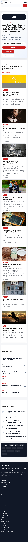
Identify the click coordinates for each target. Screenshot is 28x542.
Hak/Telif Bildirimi (5, 514)
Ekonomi (22, 445)
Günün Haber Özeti (5, 496)
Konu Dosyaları (4, 484)
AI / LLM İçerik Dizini (6, 527)
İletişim (2, 504)
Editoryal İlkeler (4, 506)
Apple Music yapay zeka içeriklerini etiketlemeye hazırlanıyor (11, 94)
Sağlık (14, 448)
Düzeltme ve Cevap (5, 516)
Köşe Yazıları (4, 490)
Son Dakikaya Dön (8, 51)
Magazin (17, 451)
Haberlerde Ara (14, 47)
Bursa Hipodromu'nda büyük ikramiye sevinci (12, 329)
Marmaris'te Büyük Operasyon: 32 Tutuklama (13, 198)
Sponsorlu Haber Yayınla (7, 531)
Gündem (5, 228)
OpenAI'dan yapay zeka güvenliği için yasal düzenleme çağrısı (13, 162)
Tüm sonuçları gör (7, 72)
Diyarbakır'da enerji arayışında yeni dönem (13, 265)
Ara (25, 5)
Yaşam (4, 451)
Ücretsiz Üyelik (4, 486)
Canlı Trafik (3, 525)
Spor (5, 326)
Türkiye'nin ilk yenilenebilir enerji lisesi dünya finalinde (12, 231)
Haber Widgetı (4, 523)
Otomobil (5, 454)
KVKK (2, 520)
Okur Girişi (3, 488)
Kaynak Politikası (5, 508)
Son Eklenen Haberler (6, 482)
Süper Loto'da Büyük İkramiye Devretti (13, 300)
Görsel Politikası (5, 512)
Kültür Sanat (20, 448)
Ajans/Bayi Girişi (5, 494)
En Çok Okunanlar (8, 55)
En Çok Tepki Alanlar (6, 500)
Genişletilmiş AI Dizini (6, 529)
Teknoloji (5, 90)
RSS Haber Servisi (5, 521)
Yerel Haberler (11, 451)
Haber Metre (4, 480)
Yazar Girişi (3, 492)
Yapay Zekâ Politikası (6, 510)
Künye (2, 502)
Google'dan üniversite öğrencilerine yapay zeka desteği (14, 127)
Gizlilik (2, 518)
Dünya (5, 195)
